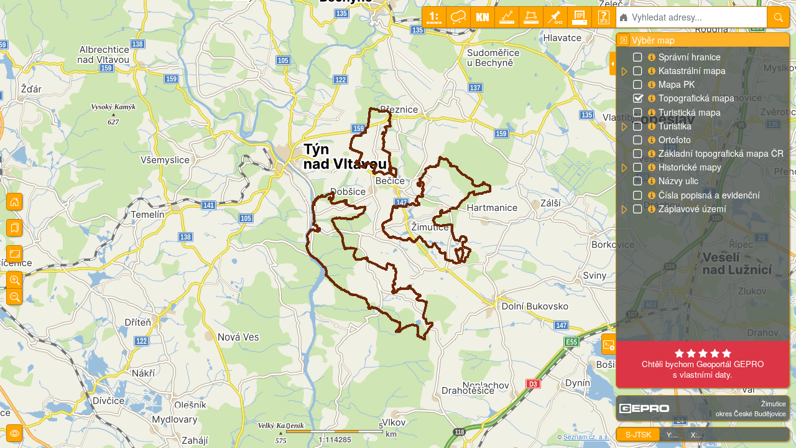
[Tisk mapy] (579, 17)
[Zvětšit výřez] (14, 280)
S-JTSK (638, 434)
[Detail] (14, 254)
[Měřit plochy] (531, 17)
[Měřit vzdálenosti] (506, 17)
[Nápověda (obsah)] (603, 17)
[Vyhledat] (778, 17)
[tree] (702, 133)
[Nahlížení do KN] (482, 17)
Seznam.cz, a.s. (586, 436)
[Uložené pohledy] (14, 227)
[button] (623, 71)
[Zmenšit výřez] (14, 297)
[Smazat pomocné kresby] (458, 17)
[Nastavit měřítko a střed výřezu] (434, 17)
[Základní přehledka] (14, 201)
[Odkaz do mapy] (555, 17)
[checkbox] (638, 57)
